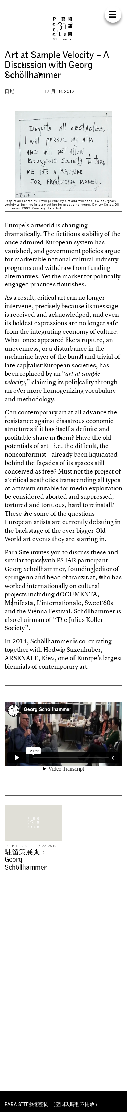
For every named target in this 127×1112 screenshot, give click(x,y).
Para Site (64, 28)
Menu (113, 14)
